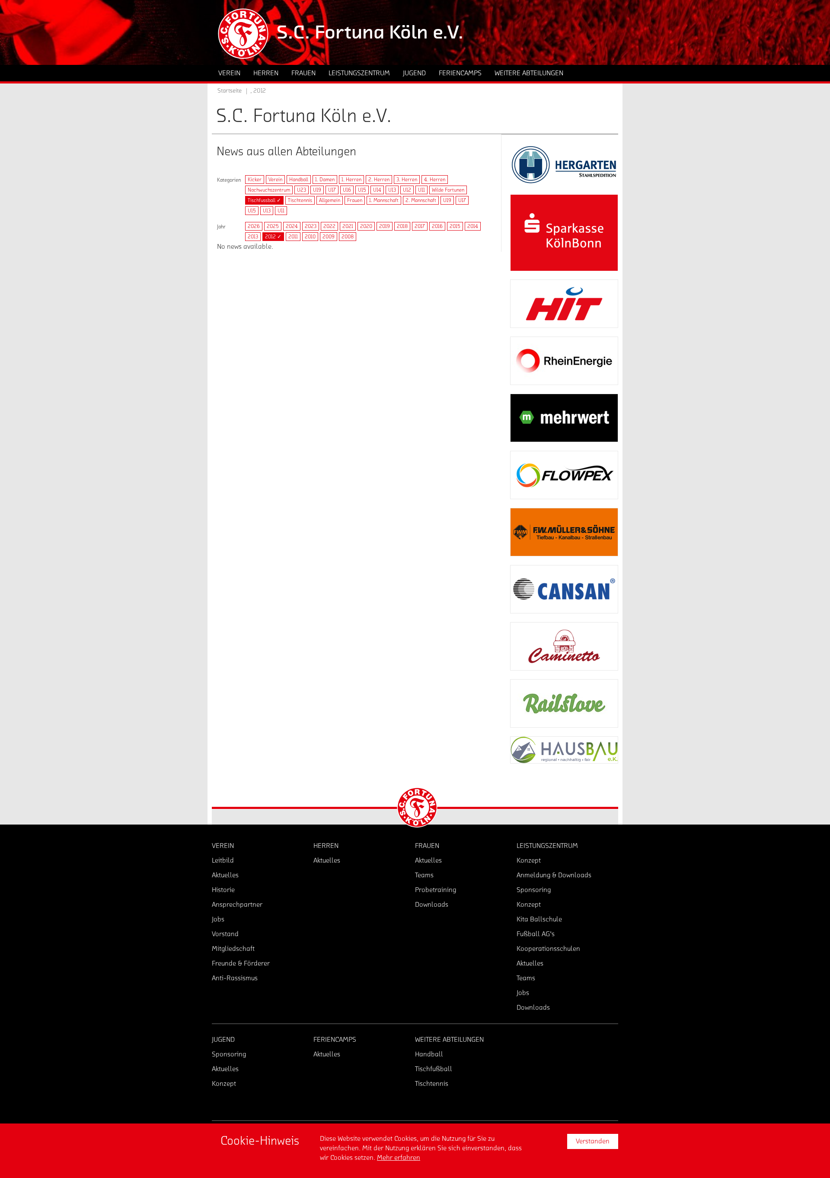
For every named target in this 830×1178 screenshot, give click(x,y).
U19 (317, 190)
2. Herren (378, 179)
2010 (310, 236)
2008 (348, 236)
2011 (293, 236)
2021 (347, 226)
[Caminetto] (564, 646)
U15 (362, 190)
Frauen (354, 200)
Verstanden (593, 1141)
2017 (420, 226)
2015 (455, 226)
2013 (253, 236)
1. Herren (351, 179)
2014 (472, 226)
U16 (347, 190)
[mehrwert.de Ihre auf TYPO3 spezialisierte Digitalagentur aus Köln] (564, 418)
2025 (273, 226)
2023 (310, 226)
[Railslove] (564, 703)
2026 (254, 226)
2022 (329, 226)
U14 (377, 190)
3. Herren (406, 179)
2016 (437, 226)
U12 (407, 190)
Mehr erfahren (398, 1157)
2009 (328, 236)
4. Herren (434, 179)
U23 (301, 190)
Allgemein (329, 200)
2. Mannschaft (420, 200)
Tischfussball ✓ (264, 200)
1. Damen (325, 179)
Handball (298, 179)
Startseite (229, 91)
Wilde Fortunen (448, 190)
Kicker (255, 179)
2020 (366, 226)
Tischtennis (300, 200)
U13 (392, 190)
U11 (421, 190)
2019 (384, 226)
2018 (402, 226)
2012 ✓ (273, 236)
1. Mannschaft (384, 200)
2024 (292, 226)
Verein (275, 179)
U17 (332, 190)
